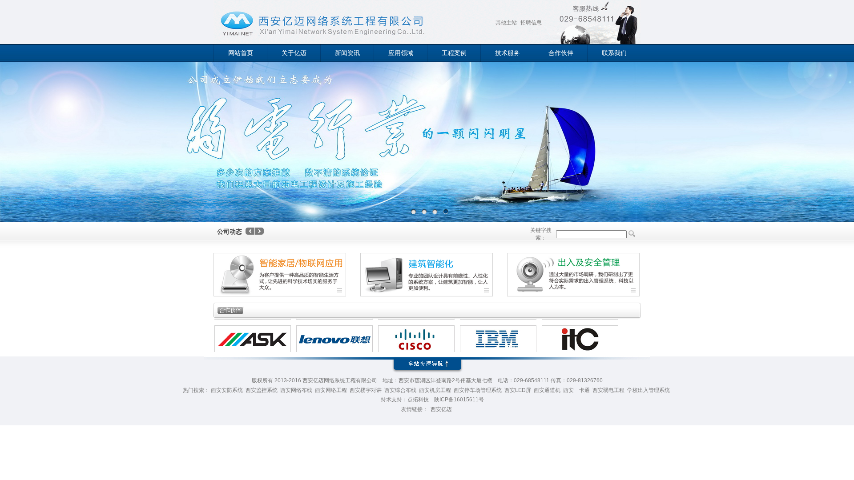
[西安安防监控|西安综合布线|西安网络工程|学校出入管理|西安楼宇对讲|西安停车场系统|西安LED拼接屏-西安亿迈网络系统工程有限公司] (318, 24)
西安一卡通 (576, 390)
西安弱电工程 (608, 390)
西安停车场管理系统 (478, 390)
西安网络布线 (296, 390)
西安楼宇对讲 (366, 390)
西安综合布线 (400, 390)
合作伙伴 (560, 52)
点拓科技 (418, 399)
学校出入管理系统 (648, 390)
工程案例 (454, 52)
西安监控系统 (262, 390)
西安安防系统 (227, 390)
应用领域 (400, 52)
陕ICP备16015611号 (459, 399)
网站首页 (240, 52)
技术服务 (507, 52)
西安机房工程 (435, 390)
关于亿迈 (294, 52)
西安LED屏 (517, 390)
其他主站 (506, 23)
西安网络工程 (331, 390)
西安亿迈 (441, 409)
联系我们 (614, 52)
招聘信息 (531, 23)
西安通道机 (547, 390)
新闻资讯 (347, 52)
